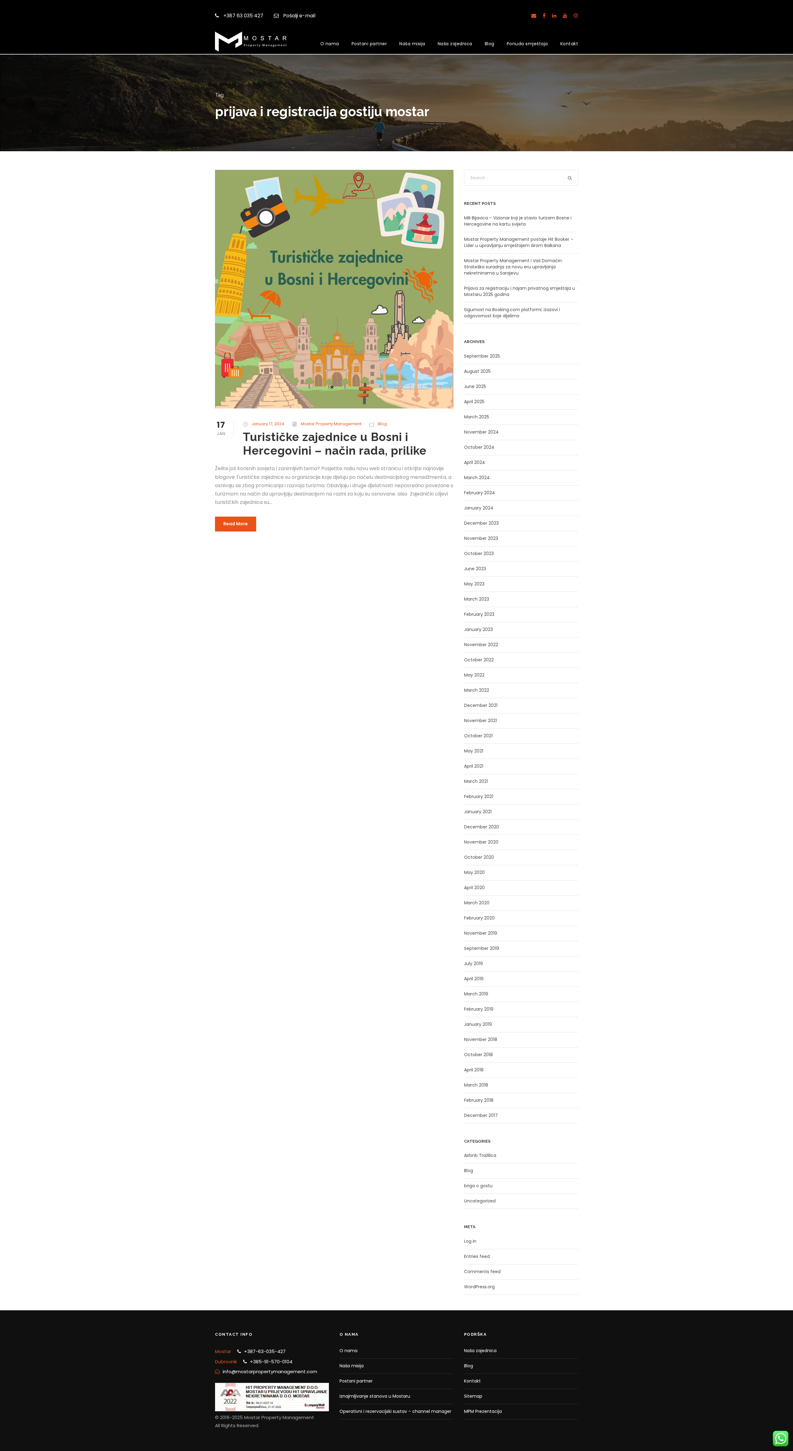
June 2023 (475, 569)
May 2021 (473, 751)
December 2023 (481, 523)
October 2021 (478, 736)
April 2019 (474, 979)
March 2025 (476, 417)
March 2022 (476, 690)
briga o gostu (478, 1186)
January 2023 (478, 629)
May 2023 (474, 584)
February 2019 (478, 1009)
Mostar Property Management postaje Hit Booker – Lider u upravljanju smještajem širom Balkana (518, 242)
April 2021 (473, 766)
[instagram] (576, 15)
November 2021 (480, 720)
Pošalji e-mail (299, 15)
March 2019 (476, 994)
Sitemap (473, 1396)
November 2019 (480, 933)
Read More (235, 524)
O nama (329, 44)
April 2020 (474, 887)
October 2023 (479, 553)
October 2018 (478, 1055)
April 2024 (474, 462)
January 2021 (478, 812)
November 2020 (481, 842)
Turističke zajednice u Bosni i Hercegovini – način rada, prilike (335, 443)
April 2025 (474, 402)
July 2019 (473, 963)
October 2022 (479, 660)
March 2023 (476, 599)
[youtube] (565, 15)
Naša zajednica (455, 44)
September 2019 (481, 948)
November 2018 (480, 1039)
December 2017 (481, 1115)
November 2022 (481, 645)
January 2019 (478, 1024)
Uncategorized (480, 1201)
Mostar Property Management (331, 424)
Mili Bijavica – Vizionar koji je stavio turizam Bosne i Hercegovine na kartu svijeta (518, 221)
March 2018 (476, 1085)
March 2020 (476, 903)
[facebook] (544, 15)
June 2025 (475, 386)
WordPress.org (479, 1287)
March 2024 (477, 477)
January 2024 (478, 508)
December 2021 (480, 705)
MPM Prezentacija (483, 1411)
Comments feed (482, 1271)
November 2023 (481, 538)
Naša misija (412, 44)
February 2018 (478, 1100)
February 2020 (479, 918)
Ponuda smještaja (527, 44)
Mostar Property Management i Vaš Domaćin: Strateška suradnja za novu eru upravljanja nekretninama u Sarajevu (513, 267)
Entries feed (477, 1256)
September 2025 (482, 356)
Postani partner (369, 44)
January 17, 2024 (268, 424)
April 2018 (474, 1070)
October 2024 (479, 447)
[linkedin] (554, 15)
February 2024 (479, 493)
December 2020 (481, 827)
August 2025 (477, 371)
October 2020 (479, 857)
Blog (489, 44)
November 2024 (481, 432)
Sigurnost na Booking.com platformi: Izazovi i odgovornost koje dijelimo (512, 313)
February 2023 (479, 614)
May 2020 (474, 872)
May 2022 (474, 675)
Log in (470, 1241)
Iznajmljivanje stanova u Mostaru (375, 1396)
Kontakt (569, 44)
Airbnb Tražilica (480, 1155)
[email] (533, 15)
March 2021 (476, 781)
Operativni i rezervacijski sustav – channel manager (395, 1411)
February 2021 (478, 796)
